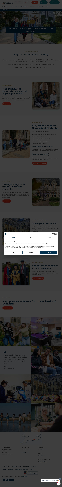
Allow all (49, 252)
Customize (30, 252)
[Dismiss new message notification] (60, 479)
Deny (13, 252)
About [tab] (49, 237)
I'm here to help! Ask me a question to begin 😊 (50, 480)
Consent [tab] (13, 237)
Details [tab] (31, 237)
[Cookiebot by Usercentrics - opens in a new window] (52, 234)
